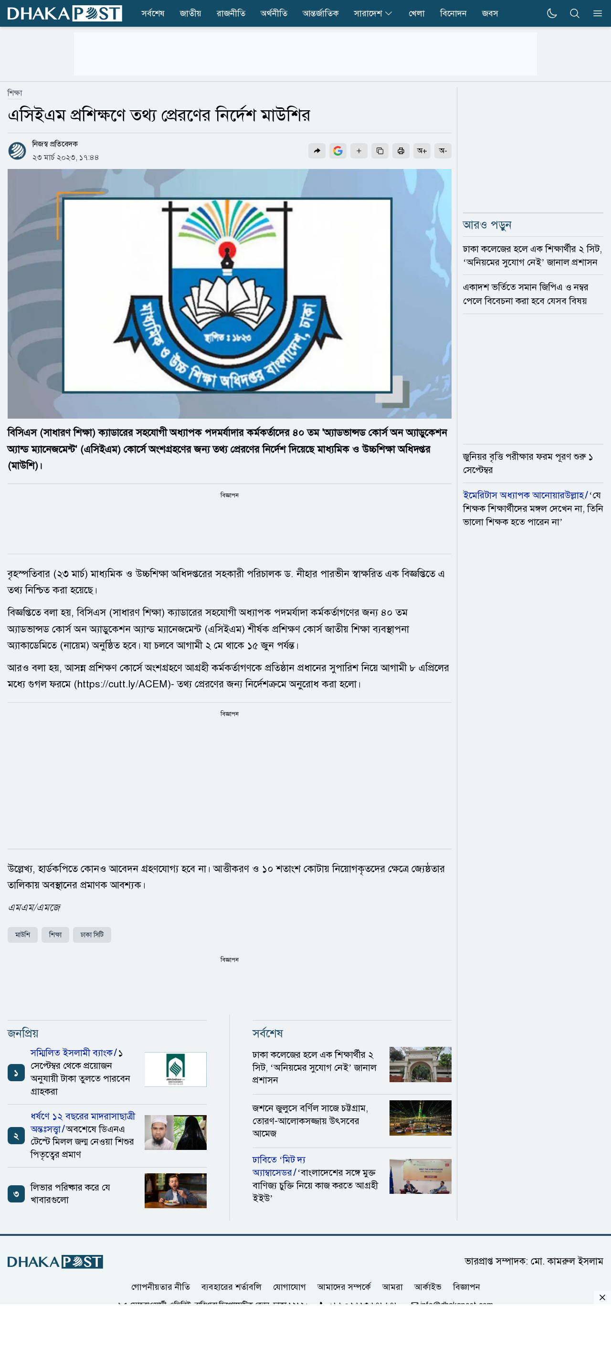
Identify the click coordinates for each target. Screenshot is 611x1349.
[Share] (317, 150)
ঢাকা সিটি (92, 935)
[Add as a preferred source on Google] (338, 150)
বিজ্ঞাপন (466, 1287)
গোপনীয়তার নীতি (160, 1287)
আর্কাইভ (428, 1287)
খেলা (417, 13)
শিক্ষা (15, 93)
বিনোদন (453, 13)
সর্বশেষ (153, 13)
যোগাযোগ (289, 1287)
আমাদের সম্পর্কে (344, 1287)
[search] (574, 13)
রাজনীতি (231, 13)
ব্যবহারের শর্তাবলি (231, 1287)
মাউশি (22, 935)
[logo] (65, 13)
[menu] (594, 13)
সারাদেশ (368, 13)
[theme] (552, 13)
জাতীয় (190, 13)
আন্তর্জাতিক (321, 13)
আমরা (392, 1287)
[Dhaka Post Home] (55, 1262)
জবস (490, 13)
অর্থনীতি (274, 13)
